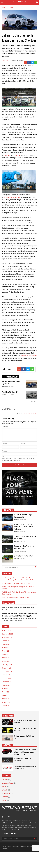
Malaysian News (7, 783)
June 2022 (5, 651)
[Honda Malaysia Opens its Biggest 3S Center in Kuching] (7, 768)
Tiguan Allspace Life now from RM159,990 (16, 583)
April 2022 (5, 658)
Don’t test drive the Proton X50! (23, 556)
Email (22, 444)
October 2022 (6, 641)
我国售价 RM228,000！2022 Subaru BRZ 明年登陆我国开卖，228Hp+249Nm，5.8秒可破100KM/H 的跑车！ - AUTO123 (19, 616)
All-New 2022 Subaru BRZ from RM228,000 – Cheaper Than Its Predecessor (23, 526)
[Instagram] (5, 817)
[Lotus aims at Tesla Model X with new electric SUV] (7, 730)
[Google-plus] (25, 62)
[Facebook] (29, 62)
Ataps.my (5, 848)
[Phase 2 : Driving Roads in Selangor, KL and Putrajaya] (7, 539)
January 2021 (6, 702)
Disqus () (34, 413)
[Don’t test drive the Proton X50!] (7, 559)
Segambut (7, 155)
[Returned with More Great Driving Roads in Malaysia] (7, 549)
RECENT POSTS (7, 745)
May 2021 (5, 695)
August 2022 (6, 644)
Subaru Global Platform (29, 355)
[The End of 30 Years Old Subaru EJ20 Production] (7, 722)
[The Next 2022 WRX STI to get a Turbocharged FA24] (7, 517)
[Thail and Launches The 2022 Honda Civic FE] (7, 738)
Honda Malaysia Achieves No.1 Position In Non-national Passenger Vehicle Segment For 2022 (25, 752)
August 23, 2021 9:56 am (16, 60)
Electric (4, 786)
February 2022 (7, 664)
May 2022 (5, 654)
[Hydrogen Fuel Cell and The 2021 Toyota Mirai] (31, 384)
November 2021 (7, 675)
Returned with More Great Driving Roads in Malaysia (24, 547)
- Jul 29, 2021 (23, 551)
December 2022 (7, 634)
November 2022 (7, 637)
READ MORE (34, 510)
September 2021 (7, 682)
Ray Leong (16, 541)
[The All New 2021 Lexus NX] (31, 395)
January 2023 (6, 630)
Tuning (4, 800)
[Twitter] (32, 62)
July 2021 (5, 688)
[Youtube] (9, 817)
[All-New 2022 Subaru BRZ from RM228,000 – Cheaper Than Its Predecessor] (7, 527)
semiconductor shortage (12, 197)
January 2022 (6, 668)
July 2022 (5, 647)
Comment (5, 426)
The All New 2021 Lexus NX (10, 392)
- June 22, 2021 (10, 386)
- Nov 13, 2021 (23, 531)
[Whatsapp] (35, 62)
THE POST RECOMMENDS (10, 377)
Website (4, 451)
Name (4, 444)
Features (5, 779)
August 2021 (6, 685)
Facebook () (27, 413)
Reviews (5, 797)
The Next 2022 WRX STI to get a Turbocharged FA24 (23, 515)
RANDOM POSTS (8, 716)
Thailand (17, 155)
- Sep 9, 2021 (23, 541)
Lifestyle (4, 790)
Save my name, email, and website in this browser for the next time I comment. (18, 459)
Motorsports (6, 793)
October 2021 (6, 678)
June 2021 (5, 692)
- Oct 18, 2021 (23, 558)
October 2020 (6, 705)
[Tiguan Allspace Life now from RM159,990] (7, 760)
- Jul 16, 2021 (23, 519)
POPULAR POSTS (8, 510)
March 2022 (6, 661)
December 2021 (7, 671)
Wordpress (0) (18, 413)
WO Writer (6, 60)
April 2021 (5, 699)
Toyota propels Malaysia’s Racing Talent (15, 597)
